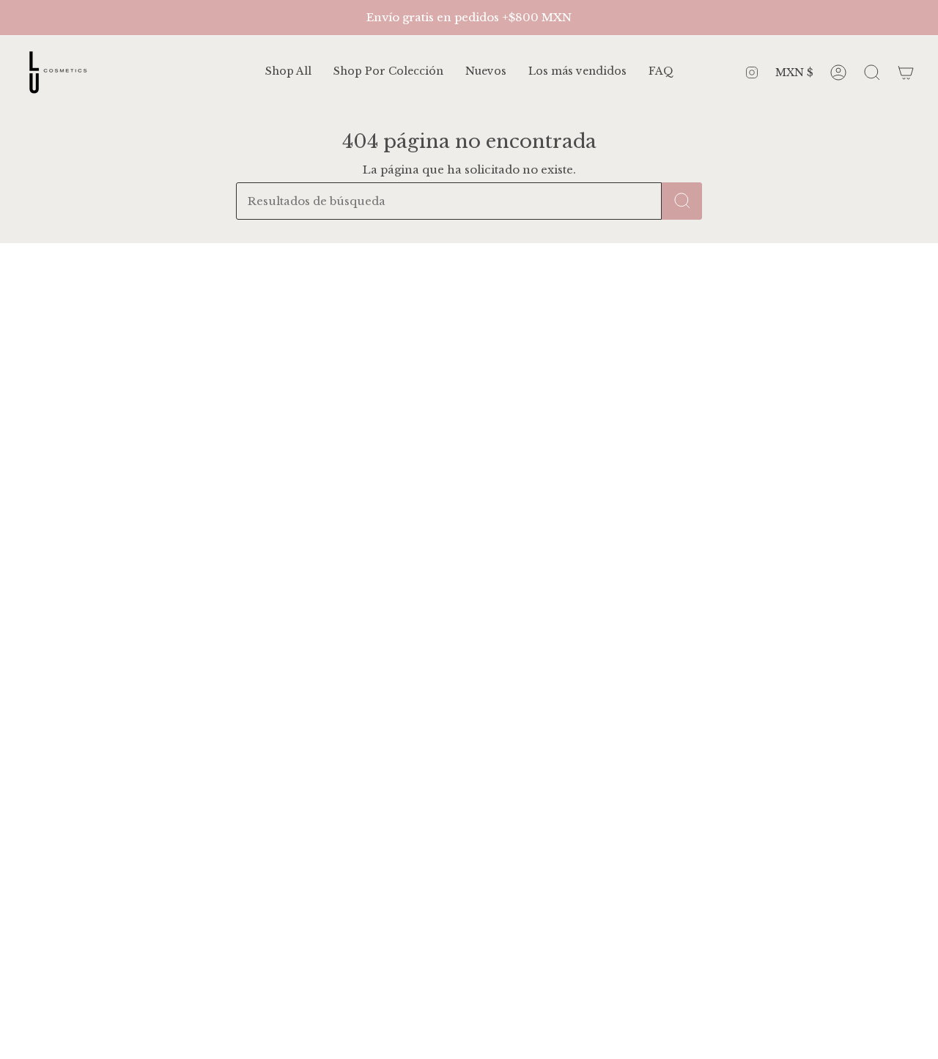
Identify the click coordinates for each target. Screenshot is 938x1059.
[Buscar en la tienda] (682, 201)
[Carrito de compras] (906, 72)
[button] (388, 72)
